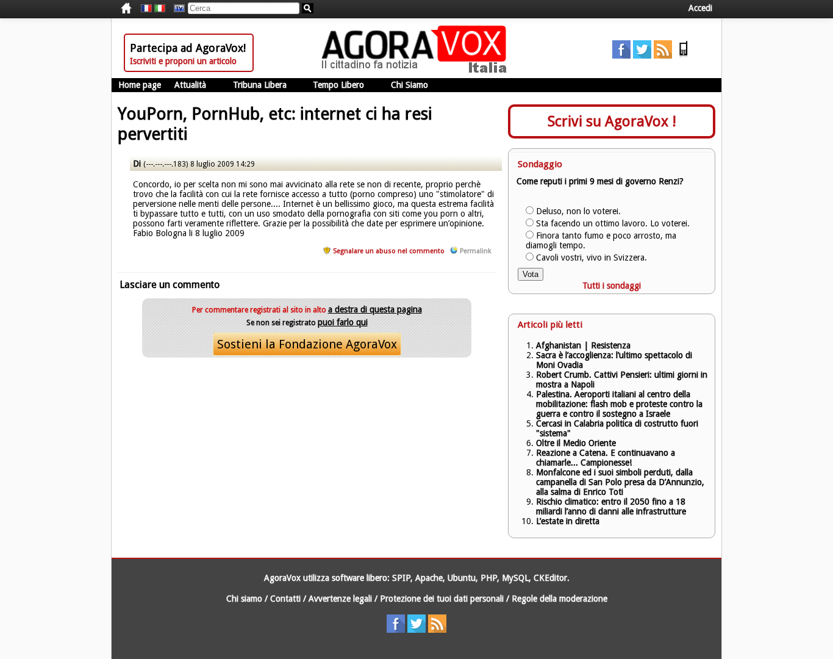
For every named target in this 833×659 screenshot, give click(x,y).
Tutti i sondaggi (611, 285)
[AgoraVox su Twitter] (642, 55)
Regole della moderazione (559, 598)
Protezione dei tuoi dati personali (442, 598)
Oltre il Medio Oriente (576, 443)
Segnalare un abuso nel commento (389, 251)
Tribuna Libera (260, 85)
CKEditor (550, 578)
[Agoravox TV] (176, 8)
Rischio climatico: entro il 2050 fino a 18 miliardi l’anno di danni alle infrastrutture (612, 506)
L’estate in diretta (567, 521)
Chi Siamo (409, 85)
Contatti (285, 598)
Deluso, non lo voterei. (578, 211)
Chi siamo (244, 598)
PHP (489, 578)
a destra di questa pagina (375, 309)
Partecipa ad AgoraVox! (188, 47)
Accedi (700, 8)
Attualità (190, 85)
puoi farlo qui (343, 322)
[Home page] (417, 70)
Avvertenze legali (340, 598)
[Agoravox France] (146, 8)
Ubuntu (462, 578)
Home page (139, 85)
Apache (429, 578)
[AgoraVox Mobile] (683, 55)
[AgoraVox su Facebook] (621, 55)
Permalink (475, 251)
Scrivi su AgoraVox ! (612, 121)
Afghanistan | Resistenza (583, 345)
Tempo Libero (338, 85)
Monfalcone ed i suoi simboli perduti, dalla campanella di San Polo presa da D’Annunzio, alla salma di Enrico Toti (620, 482)
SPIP (401, 578)
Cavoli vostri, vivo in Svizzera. (591, 257)
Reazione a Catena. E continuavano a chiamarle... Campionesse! (605, 457)
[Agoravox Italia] (159, 8)
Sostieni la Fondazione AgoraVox (307, 344)
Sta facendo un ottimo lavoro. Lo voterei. (613, 223)
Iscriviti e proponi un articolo (183, 61)
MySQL (515, 578)
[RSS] (663, 55)
